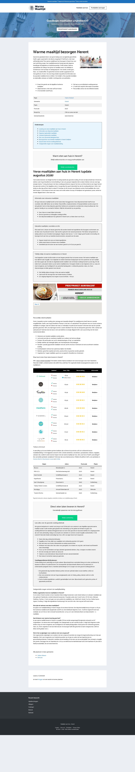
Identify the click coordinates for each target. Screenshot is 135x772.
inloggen (40, 679)
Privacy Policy (76, 728)
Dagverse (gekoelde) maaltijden (48, 133)
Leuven (52, 459)
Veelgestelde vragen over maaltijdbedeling (51, 144)
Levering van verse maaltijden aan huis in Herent (52, 129)
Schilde (58, 459)
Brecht (40, 459)
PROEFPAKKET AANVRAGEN (67, 29)
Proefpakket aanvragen (98, 8)
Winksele (39, 657)
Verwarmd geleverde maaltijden (48, 135)
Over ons (62, 728)
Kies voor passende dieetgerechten (49, 137)
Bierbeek (30, 713)
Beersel (30, 710)
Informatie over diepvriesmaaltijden (49, 131)
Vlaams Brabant (69, 98)
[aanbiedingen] (67, 292)
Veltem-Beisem (41, 655)
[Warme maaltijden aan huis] (37, 8)
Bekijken (94, 377)
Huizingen (31, 707)
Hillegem (30, 704)
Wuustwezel (45, 459)
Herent (67, 101)
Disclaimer (68, 728)
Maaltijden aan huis (82, 8)
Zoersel (35, 459)
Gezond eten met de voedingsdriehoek (50, 142)
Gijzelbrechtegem (33, 701)
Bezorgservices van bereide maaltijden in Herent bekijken (55, 139)
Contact (57, 728)
